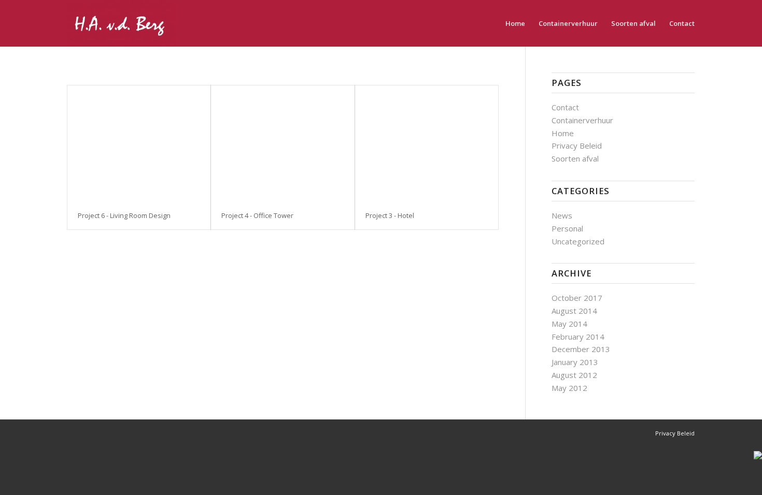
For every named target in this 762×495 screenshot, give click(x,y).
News (562, 215)
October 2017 (577, 298)
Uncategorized (578, 241)
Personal (567, 228)
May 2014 (569, 323)
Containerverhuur (582, 120)
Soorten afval (575, 158)
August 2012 (574, 375)
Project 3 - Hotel (389, 215)
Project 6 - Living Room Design (124, 215)
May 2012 (569, 388)
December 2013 (581, 349)
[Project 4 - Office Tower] (282, 143)
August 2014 (574, 310)
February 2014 (578, 336)
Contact (565, 107)
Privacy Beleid (577, 145)
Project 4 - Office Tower (257, 215)
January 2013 (575, 362)
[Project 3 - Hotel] (426, 143)
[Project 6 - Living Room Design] (138, 143)
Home (563, 133)
